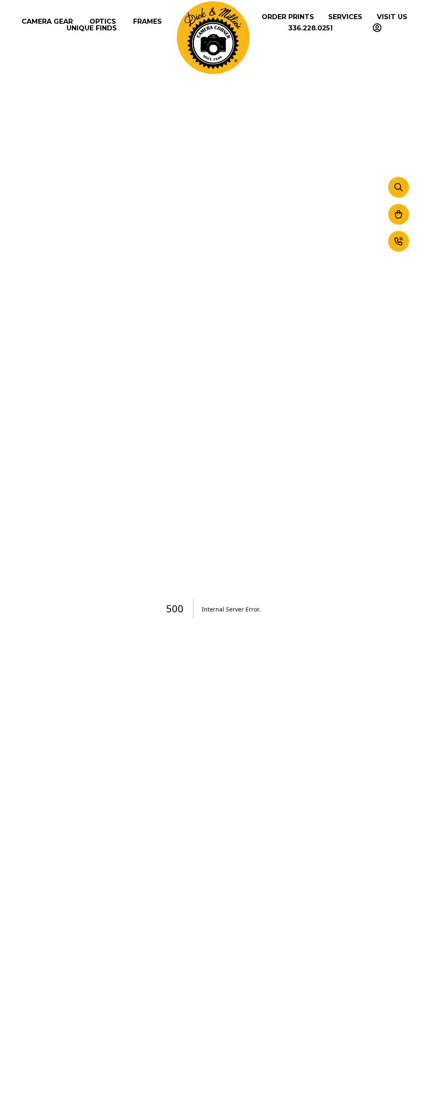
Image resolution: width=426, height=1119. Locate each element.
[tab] (47, 22)
